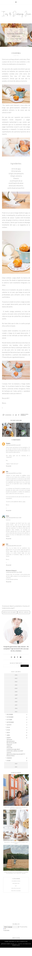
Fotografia (23, 415)
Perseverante (9, 747)
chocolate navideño (16, 35)
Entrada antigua (24, 612)
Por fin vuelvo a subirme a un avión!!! (15, 750)
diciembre (10, 714)
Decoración (16, 883)
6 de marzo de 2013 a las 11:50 (13, 517)
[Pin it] (18, 415)
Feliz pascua (9, 739)
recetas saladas (16, 890)
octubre (9, 719)
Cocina (26, 414)
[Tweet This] (16, 415)
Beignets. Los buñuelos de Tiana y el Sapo (16, 843)
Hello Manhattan (22, 941)
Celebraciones (16, 881)
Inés (7, 471)
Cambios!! (9, 746)
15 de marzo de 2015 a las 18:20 (14, 572)
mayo (8, 732)
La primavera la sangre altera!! (13, 749)
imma (7, 516)
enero (9, 760)
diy (16, 885)
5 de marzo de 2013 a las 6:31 (13, 445)
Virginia (8, 443)
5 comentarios (8, 414)
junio (8, 730)
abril (8, 735)
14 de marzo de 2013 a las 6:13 (13, 545)
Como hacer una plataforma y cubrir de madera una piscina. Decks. (16, 873)
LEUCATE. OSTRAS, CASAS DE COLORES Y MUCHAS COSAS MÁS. (16, 808)
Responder (8, 466)
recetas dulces (16, 888)
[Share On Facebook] (13, 415)
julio (8, 727)
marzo (9, 737)
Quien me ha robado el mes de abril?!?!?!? (16, 754)
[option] (16, 35)
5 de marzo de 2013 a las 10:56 (13, 473)
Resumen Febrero (10, 755)
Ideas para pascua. (11, 741)
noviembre (10, 717)
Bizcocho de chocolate (11, 742)
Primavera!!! (9, 744)
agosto (9, 724)
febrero (9, 758)
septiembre (10, 722)
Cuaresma (9, 752)
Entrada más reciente (9, 612)
